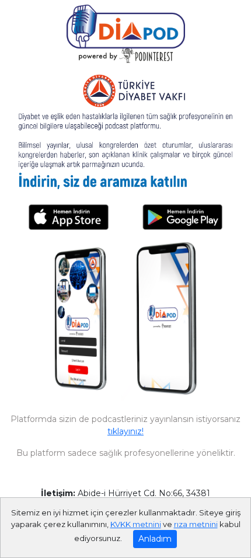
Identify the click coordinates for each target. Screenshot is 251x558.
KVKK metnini (135, 524)
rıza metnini (196, 524)
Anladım (155, 538)
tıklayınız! (125, 431)
